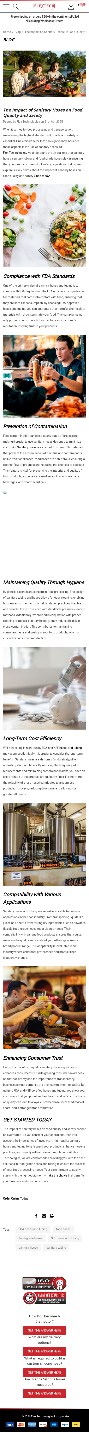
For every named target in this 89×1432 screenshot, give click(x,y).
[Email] (44, 1216)
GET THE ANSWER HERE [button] (44, 1330)
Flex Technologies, (15, 152)
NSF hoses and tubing (65, 1238)
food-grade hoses (30, 1238)
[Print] (52, 1216)
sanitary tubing (56, 1247)
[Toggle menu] (6, 7)
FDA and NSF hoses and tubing (62, 747)
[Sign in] (70, 7)
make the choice (56, 1175)
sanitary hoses (28, 1247)
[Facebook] (36, 1216)
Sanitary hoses (27, 447)
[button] (44, 1283)
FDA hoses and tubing (33, 1229)
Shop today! (42, 176)
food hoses (63, 1229)
